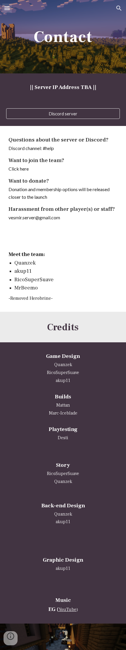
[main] (63, 36)
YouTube (67, 609)
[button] (7, 8)
